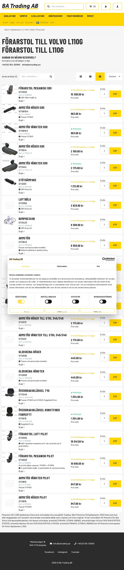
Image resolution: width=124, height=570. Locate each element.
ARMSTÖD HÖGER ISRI (31, 107)
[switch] (48, 302)
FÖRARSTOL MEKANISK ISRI (35, 88)
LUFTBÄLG (25, 199)
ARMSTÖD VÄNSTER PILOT (34, 478)
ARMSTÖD (24, 238)
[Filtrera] (50, 76)
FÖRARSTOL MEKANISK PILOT (36, 456)
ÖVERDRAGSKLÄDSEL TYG (34, 390)
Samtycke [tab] (26, 266)
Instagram (62, 552)
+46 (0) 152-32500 (11, 64)
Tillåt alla (97, 311)
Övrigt (90, 16)
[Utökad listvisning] (100, 76)
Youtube (75, 552)
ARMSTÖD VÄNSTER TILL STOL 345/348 (43, 335)
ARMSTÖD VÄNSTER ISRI (33, 127)
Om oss (20, 22)
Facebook (49, 552)
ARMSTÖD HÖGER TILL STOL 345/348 (41, 318)
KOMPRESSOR (27, 219)
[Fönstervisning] (90, 76)
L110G (25, 30)
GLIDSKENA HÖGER (30, 352)
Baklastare (10, 16)
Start (5, 22)
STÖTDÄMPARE (27, 180)
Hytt (32, 30)
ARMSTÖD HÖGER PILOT (33, 497)
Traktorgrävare (74, 16)
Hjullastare (38, 16)
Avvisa (26, 311)
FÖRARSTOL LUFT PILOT (33, 434)
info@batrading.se (31, 64)
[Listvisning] (80, 76)
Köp (115, 94)
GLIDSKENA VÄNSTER (31, 371)
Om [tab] (98, 266)
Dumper (23, 16)
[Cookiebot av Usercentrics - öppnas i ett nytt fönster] (104, 259)
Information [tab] (62, 266)
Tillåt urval (62, 311)
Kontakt (29, 22)
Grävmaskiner (56, 16)
